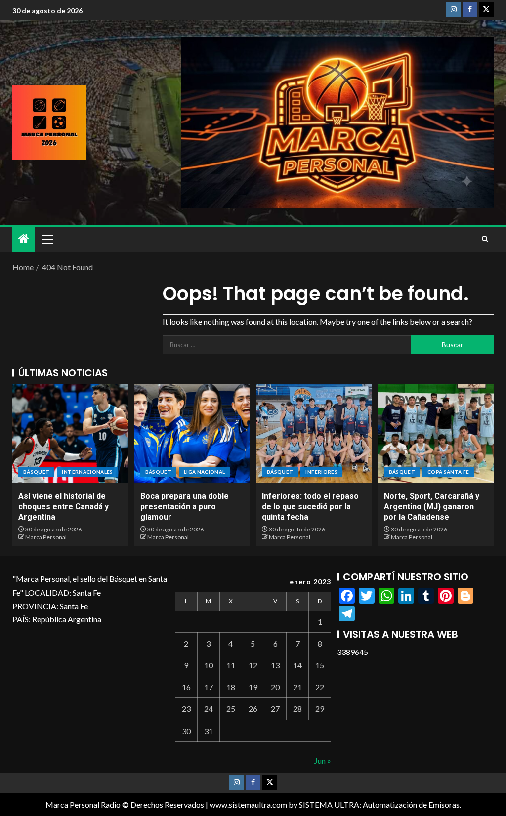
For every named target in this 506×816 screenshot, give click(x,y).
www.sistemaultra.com (248, 804)
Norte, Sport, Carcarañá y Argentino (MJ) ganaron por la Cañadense (431, 506)
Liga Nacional (204, 472)
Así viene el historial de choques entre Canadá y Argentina (63, 506)
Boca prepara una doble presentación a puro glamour (184, 506)
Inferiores (321, 472)
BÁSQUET (36, 472)
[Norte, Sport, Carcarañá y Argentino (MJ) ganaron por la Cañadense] (436, 433)
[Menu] (47, 239)
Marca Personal (46, 537)
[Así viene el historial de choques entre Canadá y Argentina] (70, 433)
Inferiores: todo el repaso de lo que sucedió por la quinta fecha (310, 506)
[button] (47, 239)
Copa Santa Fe (448, 472)
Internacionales (87, 472)
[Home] (23, 239)
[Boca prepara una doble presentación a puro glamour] (192, 433)
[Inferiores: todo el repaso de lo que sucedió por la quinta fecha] (314, 433)
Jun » (322, 760)
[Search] (485, 239)
